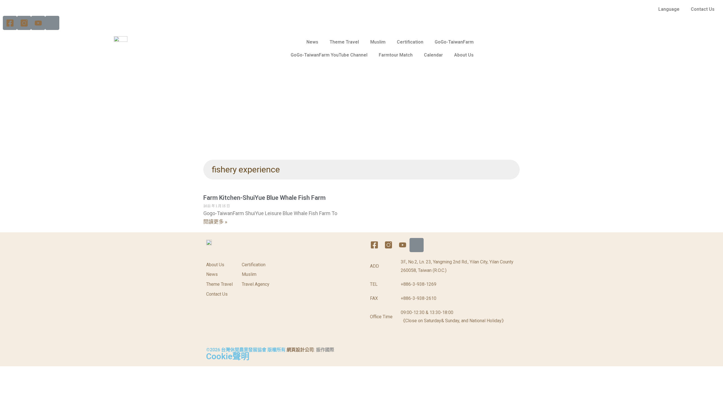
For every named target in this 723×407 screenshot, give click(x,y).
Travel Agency (255, 284)
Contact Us (703, 9)
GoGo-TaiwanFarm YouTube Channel (329, 55)
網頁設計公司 (300, 349)
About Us (464, 55)
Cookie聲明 (227, 356)
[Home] (52, 23)
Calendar (433, 55)
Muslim (378, 42)
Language (669, 9)
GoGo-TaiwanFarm (454, 42)
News (312, 42)
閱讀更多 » (215, 222)
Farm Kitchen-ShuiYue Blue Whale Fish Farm (264, 197)
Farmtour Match (396, 55)
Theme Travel (344, 42)
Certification (410, 42)
